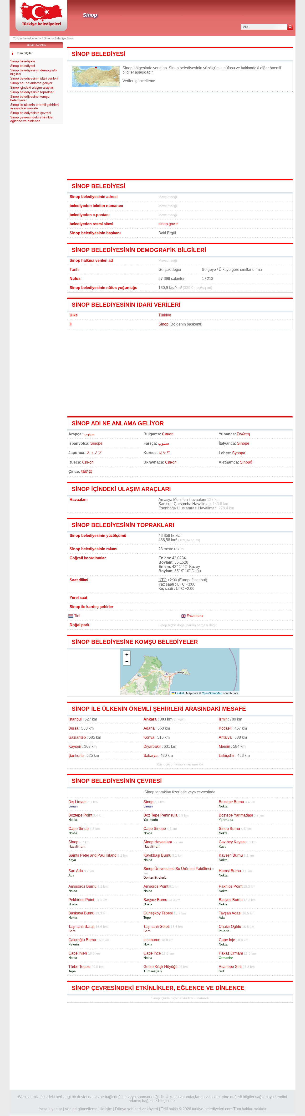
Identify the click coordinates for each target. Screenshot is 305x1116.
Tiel (76, 616)
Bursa (73, 728)
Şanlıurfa (76, 755)
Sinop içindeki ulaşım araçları (121, 489)
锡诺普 (86, 472)
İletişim (106, 1109)
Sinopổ (246, 462)
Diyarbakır (152, 746)
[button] (126, 654)
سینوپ (163, 443)
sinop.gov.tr (168, 224)
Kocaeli (225, 728)
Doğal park (79, 625)
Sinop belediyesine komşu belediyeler (135, 642)
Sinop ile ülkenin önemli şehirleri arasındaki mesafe (159, 708)
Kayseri (74, 746)
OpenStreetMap (212, 693)
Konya (148, 737)
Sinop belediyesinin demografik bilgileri (139, 250)
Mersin (224, 746)
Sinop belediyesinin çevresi (117, 781)
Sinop (90, 15)
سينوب (89, 434)
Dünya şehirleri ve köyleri (136, 1109)
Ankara (150, 719)
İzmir (223, 719)
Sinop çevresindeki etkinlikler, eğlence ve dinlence (158, 988)
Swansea (194, 616)
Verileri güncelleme (138, 81)
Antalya (225, 737)
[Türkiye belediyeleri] (41, 25)
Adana (149, 728)
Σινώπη (243, 434)
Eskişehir (226, 755)
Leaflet (179, 693)
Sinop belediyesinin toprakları (123, 525)
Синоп (167, 434)
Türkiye (164, 315)
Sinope (96, 443)
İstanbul (75, 719)
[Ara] (290, 27)
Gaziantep (77, 737)
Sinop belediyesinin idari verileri (126, 304)
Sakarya (150, 755)
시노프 (164, 453)
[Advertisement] (180, 135)
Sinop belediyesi (98, 54)
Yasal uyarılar (50, 1109)
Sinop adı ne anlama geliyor (118, 423)
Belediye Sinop (64, 38)
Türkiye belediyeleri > (27, 38)
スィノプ (94, 453)
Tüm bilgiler (25, 53)
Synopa (238, 453)
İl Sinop (46, 38)
